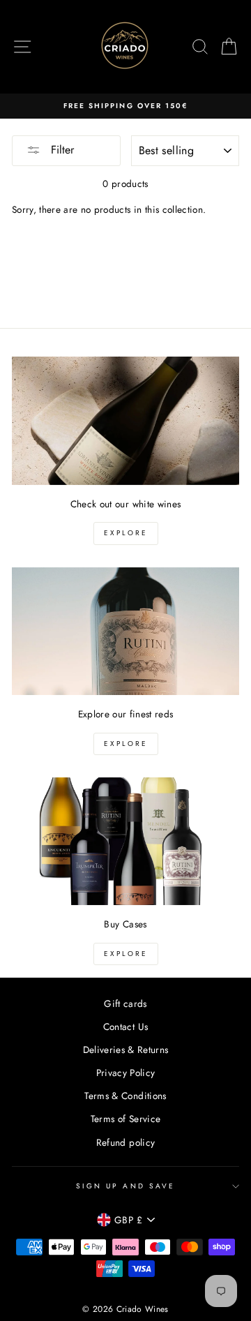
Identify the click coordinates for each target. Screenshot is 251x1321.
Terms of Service (125, 1119)
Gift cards (125, 1003)
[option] (125, 106)
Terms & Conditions (125, 1096)
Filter (60, 150)
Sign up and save (125, 1186)
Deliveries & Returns (126, 1050)
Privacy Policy (125, 1073)
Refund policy (125, 1142)
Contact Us (125, 1026)
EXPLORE (126, 533)
